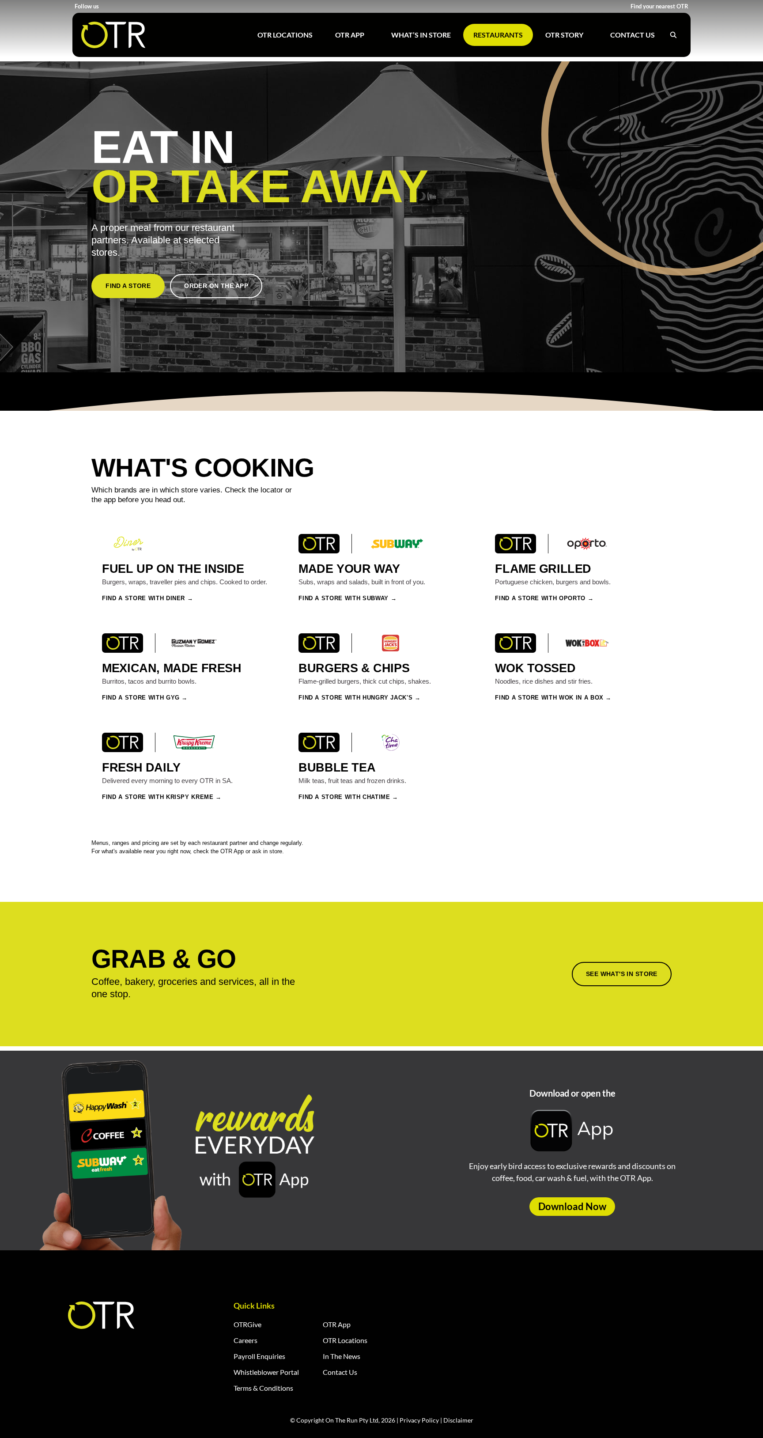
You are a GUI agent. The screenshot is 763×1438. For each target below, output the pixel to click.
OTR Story (564, 34)
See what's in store (621, 973)
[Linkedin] (139, 6)
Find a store (128, 285)
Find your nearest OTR (659, 6)
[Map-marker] (162, 6)
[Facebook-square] (106, 6)
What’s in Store (421, 34)
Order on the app (216, 285)
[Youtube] (128, 6)
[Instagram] (117, 6)
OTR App (349, 34)
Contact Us (632, 34)
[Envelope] (150, 6)
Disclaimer (458, 1420)
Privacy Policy (419, 1420)
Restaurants (498, 34)
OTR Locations (285, 34)
